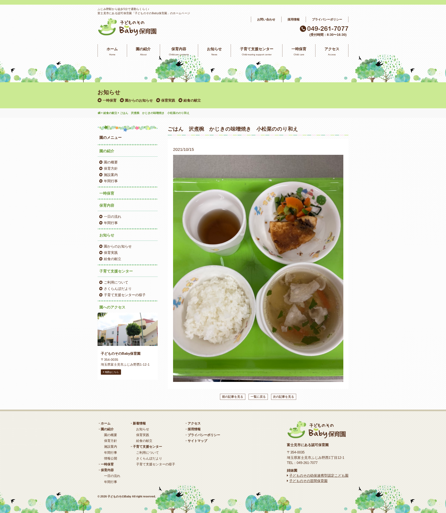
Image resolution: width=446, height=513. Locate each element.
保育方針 (111, 168)
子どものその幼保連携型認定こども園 (318, 475)
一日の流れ (112, 216)
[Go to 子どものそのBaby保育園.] (99, 113)
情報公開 (110, 458)
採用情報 (294, 19)
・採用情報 (192, 429)
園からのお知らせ (139, 100)
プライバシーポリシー (327, 19)
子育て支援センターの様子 (125, 295)
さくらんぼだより (118, 289)
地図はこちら (111, 372)
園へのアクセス (112, 307)
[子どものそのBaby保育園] (127, 33)
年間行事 (111, 181)
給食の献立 (192, 100)
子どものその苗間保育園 (308, 481)
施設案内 (111, 175)
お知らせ (142, 429)
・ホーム (104, 423)
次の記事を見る (283, 396)
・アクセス (192, 423)
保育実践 (168, 100)
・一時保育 (106, 464)
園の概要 (111, 162)
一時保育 (110, 100)
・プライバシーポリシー (202, 435)
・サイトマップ (195, 441)
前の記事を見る (232, 396)
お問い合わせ (266, 19)
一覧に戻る (258, 396)
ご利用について (116, 282)
